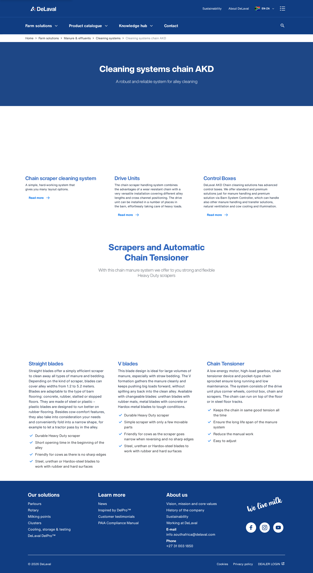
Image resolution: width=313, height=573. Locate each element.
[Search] (282, 25)
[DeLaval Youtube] (278, 527)
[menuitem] (42, 25)
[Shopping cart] (282, 8)
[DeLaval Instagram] (264, 527)
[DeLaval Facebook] (251, 527)
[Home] (43, 8)
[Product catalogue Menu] (106, 25)
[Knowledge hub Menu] (151, 25)
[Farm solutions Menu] (56, 25)
